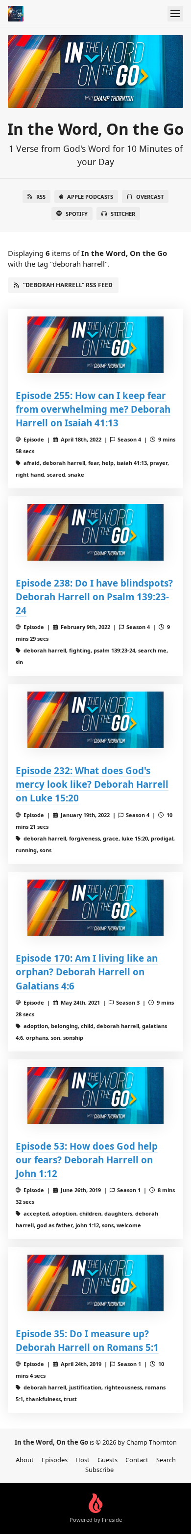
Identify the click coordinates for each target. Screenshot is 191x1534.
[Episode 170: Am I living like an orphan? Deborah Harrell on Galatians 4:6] (95, 908)
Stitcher (123, 213)
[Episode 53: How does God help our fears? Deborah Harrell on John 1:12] (95, 1095)
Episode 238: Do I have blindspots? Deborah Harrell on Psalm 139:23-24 (94, 596)
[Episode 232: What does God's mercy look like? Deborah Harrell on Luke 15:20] (95, 720)
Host (82, 1459)
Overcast (150, 196)
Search (166, 1459)
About (25, 1459)
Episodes (55, 1459)
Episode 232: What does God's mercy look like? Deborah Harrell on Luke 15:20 (92, 784)
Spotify (77, 213)
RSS (41, 196)
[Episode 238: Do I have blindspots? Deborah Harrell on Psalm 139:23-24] (95, 532)
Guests (107, 1459)
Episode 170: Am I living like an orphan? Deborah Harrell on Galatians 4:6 (87, 971)
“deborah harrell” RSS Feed (68, 285)
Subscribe (99, 1469)
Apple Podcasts (90, 196)
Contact (136, 1459)
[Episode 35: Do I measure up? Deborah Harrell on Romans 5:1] (95, 1283)
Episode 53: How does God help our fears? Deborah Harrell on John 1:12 (87, 1159)
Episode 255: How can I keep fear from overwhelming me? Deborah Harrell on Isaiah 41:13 (93, 409)
